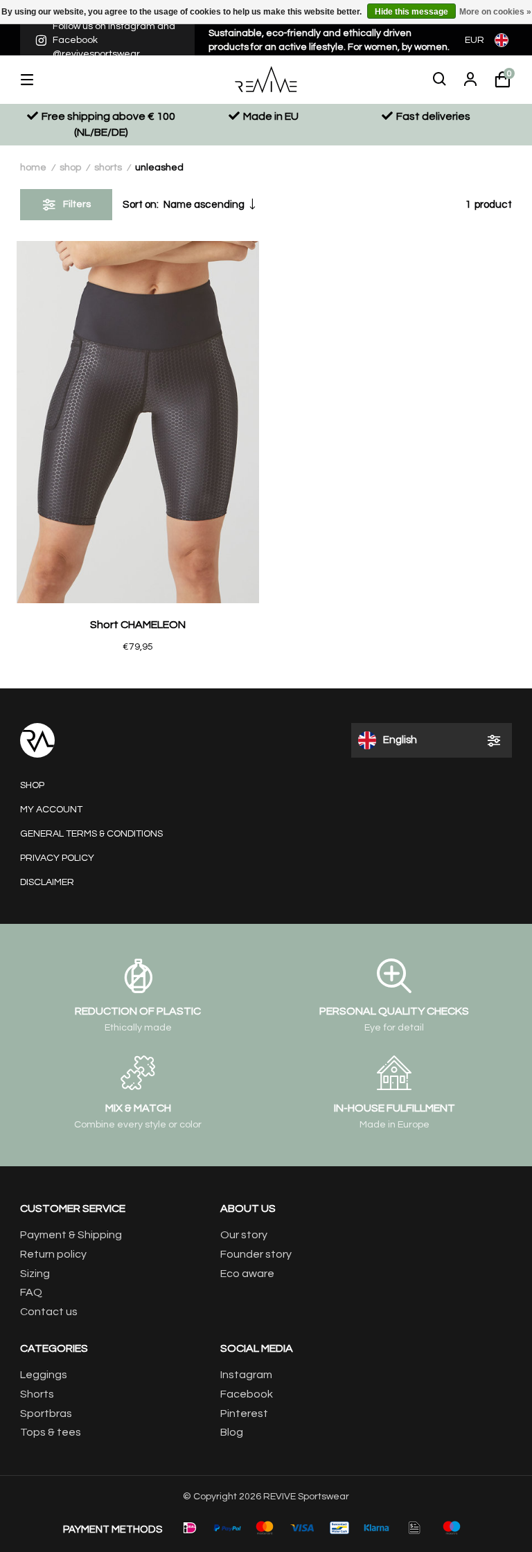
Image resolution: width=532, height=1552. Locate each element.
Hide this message (411, 12)
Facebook (246, 1394)
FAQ (31, 1292)
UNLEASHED (159, 167)
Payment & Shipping (71, 1234)
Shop (70, 167)
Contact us (49, 1311)
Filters (77, 204)
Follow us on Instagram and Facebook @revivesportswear (114, 39)
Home (33, 167)
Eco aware (247, 1273)
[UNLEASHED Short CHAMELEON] (138, 422)
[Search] (440, 79)
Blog (231, 1432)
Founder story (256, 1254)
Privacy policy (57, 858)
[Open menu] (37, 79)
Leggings (43, 1374)
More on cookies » (495, 12)
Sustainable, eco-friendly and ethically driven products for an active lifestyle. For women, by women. (329, 40)
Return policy (53, 1254)
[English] (503, 39)
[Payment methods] (189, 1527)
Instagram (246, 1374)
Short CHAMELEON (138, 624)
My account (51, 809)
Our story (243, 1234)
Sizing (35, 1273)
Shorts (108, 167)
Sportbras (46, 1413)
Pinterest (244, 1413)
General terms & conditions (91, 834)
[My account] (470, 79)
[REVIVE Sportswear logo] (266, 78)
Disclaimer (47, 882)
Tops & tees (50, 1432)
